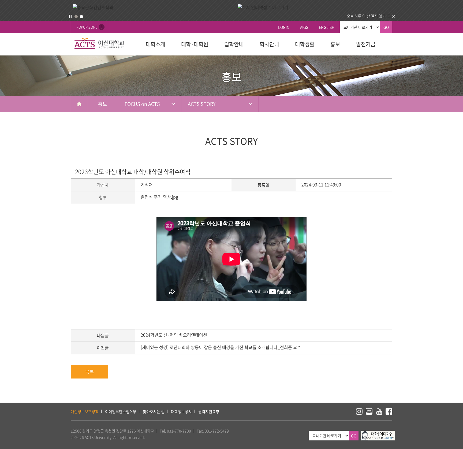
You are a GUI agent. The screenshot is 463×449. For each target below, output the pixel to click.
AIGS (304, 27)
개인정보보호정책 (85, 411)
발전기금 (365, 44)
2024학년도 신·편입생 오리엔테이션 (174, 335)
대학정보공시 (181, 411)
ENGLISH (326, 27)
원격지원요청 (208, 411)
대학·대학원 (194, 44)
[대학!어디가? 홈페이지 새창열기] (378, 433)
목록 (89, 371)
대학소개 (155, 44)
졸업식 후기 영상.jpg (159, 197)
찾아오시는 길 (154, 411)
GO (386, 27)
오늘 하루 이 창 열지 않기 (366, 15)
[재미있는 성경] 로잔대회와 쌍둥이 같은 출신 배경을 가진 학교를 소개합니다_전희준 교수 (221, 347)
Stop (70, 16)
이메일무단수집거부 (120, 411)
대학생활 (304, 44)
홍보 (335, 44)
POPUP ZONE (89, 26)
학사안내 (269, 44)
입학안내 (234, 44)
